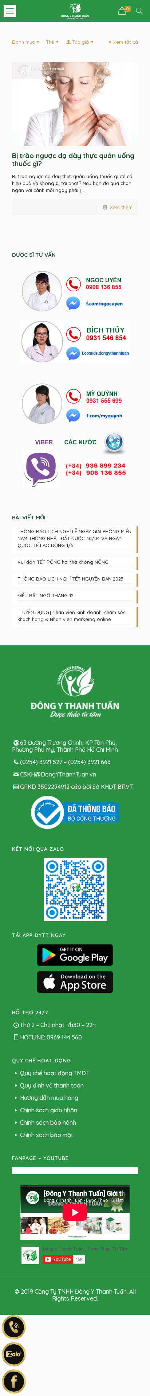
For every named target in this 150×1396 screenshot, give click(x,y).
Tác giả (80, 42)
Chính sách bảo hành (48, 1122)
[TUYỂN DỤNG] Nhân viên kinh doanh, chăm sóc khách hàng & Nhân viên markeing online (71, 615)
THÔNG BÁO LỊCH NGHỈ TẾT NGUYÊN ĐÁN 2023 (70, 579)
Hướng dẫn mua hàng (49, 1097)
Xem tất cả (125, 42)
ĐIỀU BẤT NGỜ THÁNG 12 (45, 595)
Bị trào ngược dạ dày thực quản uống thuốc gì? (73, 159)
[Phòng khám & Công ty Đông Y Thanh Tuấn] (75, 11)
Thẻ (50, 42)
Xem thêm (121, 207)
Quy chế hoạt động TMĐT (54, 1073)
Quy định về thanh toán (52, 1085)
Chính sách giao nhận (48, 1110)
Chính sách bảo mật (46, 1135)
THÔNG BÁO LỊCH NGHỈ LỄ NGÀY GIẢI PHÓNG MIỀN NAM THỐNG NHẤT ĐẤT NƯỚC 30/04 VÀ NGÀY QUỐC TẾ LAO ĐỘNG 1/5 (74, 538)
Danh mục (23, 42)
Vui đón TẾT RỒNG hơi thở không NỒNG (62, 562)
